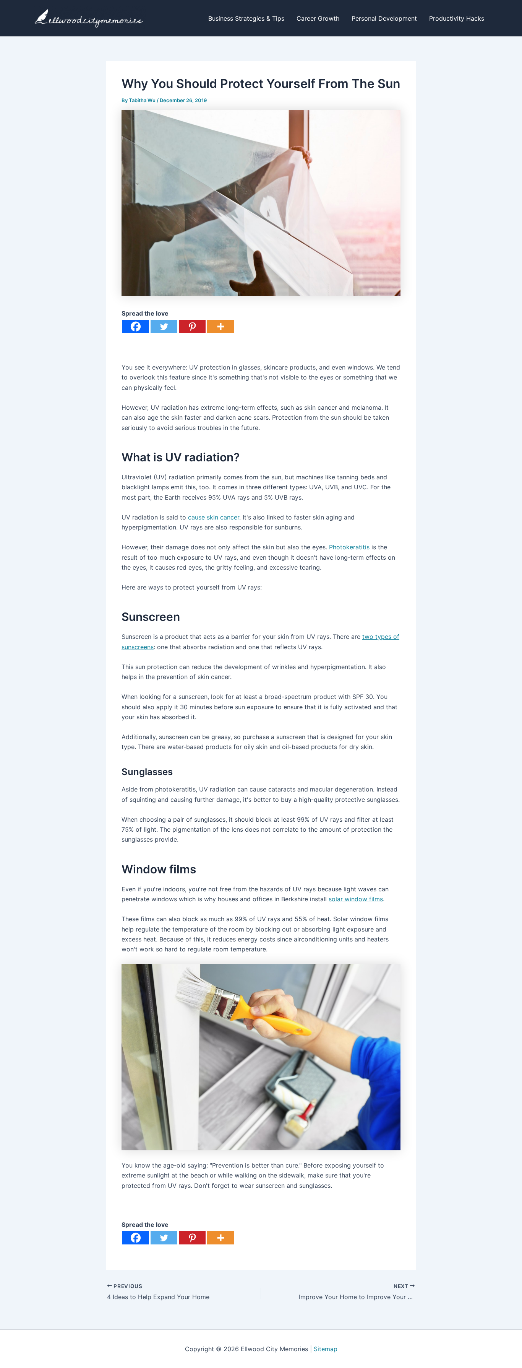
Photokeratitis (349, 547)
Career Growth (318, 18)
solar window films (356, 899)
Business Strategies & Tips (246, 18)
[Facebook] (135, 326)
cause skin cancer (213, 517)
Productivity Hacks (456, 18)
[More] (220, 326)
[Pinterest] (192, 326)
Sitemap (325, 1349)
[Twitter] (164, 326)
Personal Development (384, 18)
